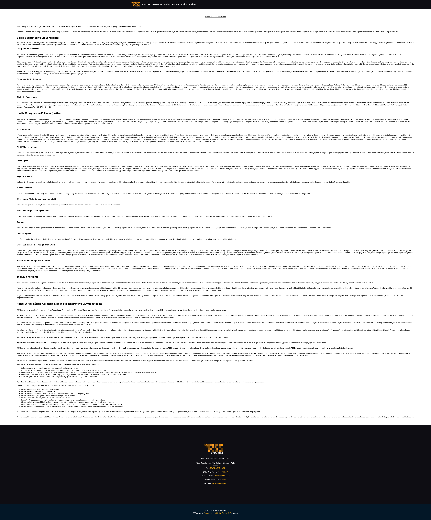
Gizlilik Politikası (188, 4)
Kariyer (175, 4)
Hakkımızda (157, 4)
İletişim (167, 4)
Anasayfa (146, 4)
